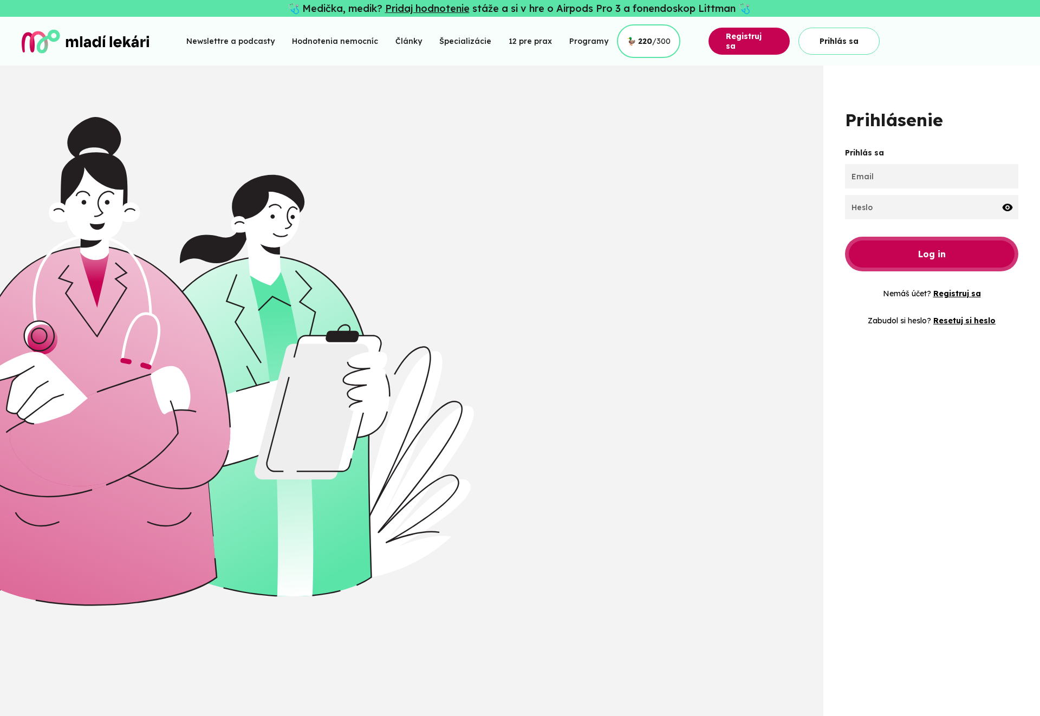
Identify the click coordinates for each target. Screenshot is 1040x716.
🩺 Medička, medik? (336, 8)
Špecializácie (465, 41)
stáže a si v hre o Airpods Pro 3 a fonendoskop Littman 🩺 (611, 8)
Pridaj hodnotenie (427, 8)
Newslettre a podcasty (230, 41)
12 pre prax (530, 41)
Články (408, 41)
